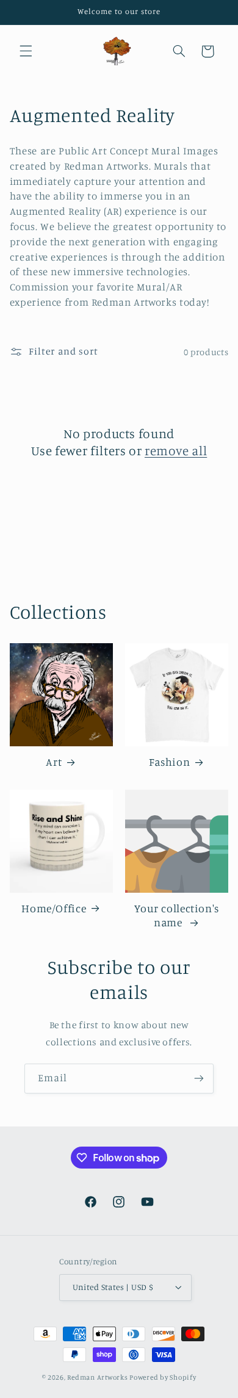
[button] (26, 51)
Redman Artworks (97, 1377)
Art (54, 761)
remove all (176, 450)
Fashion (169, 761)
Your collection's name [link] (176, 915)
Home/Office (53, 908)
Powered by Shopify (162, 1377)
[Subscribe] (199, 1079)
